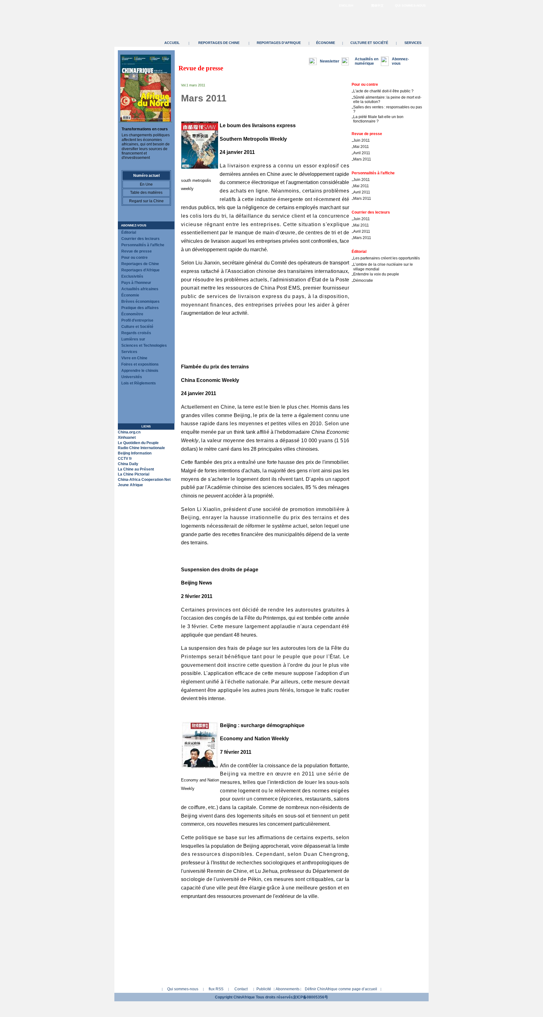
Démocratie (363, 280)
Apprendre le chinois (139, 370)
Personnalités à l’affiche (142, 245)
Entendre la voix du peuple (376, 274)
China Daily (128, 464)
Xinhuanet (127, 437)
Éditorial (128, 232)
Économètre (132, 314)
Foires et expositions (140, 364)
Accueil (172, 43)
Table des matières (146, 192)
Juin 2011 (361, 140)
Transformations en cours (145, 129)
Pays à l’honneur (136, 282)
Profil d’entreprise (137, 320)
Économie (325, 43)
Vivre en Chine (134, 358)
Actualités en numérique (366, 61)
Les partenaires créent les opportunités (386, 258)
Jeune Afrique (130, 485)
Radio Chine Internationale (141, 448)
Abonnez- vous (400, 61)
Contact (241, 989)
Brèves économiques (140, 301)
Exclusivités (132, 276)
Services (412, 43)
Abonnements (287, 989)
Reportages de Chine (218, 43)
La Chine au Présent (136, 469)
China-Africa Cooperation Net (144, 479)
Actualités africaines (139, 289)
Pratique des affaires (140, 308)
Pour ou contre (134, 257)
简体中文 (377, 5)
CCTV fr (125, 458)
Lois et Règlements (138, 383)
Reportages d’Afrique (279, 43)
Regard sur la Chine (146, 201)
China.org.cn (129, 432)
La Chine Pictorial (133, 474)
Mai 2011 (361, 146)
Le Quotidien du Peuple (138, 443)
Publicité (263, 989)
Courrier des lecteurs (140, 239)
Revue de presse (136, 251)
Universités (131, 377)
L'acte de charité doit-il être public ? (383, 91)
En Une (146, 184)
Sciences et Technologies (144, 345)
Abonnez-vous (133, 225)
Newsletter (329, 61)
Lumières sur (133, 339)
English (346, 5)
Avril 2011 (361, 153)
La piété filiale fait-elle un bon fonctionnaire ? (378, 119)
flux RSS (216, 989)
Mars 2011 (362, 159)
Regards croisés (136, 333)
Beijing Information (134, 453)
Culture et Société (369, 43)
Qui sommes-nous (410, 5)
